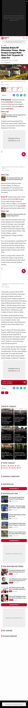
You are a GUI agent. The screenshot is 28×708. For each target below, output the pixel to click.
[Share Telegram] (25, 95)
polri (20, 467)
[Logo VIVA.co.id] (4, 38)
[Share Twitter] (17, 95)
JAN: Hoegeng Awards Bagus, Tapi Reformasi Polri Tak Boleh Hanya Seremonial (14, 178)
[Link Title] (4, 499)
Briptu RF (4, 197)
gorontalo (12, 465)
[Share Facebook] (14, 95)
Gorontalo (9, 102)
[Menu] (26, 38)
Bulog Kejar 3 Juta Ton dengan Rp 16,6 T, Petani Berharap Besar (16, 115)
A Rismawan (7, 62)
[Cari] (23, 38)
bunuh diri (5, 467)
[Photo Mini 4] (20, 89)
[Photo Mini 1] (3, 89)
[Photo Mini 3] (14, 89)
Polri (16, 199)
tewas (20, 106)
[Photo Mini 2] (9, 89)
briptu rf (5, 465)
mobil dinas (9, 108)
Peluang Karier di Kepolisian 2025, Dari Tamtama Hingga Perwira (15, 215)
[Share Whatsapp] (21, 95)
